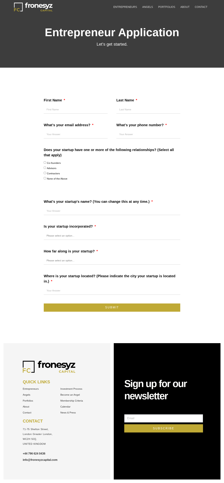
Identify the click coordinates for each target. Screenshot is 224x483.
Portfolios (166, 6)
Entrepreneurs (125, 6)
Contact (201, 6)
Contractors (53, 173)
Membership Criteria (71, 400)
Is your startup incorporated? (69, 226)
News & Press (68, 412)
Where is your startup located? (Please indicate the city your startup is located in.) (109, 278)
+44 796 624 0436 (34, 453)
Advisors (51, 168)
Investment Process (71, 388)
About (185, 6)
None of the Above (57, 178)
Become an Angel (70, 394)
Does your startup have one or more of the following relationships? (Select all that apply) (109, 152)
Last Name (125, 100)
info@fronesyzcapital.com (40, 459)
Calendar (65, 406)
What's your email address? (67, 125)
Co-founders (54, 163)
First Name (53, 100)
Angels (147, 6)
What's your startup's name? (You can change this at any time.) (97, 201)
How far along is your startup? (70, 251)
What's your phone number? (140, 125)
